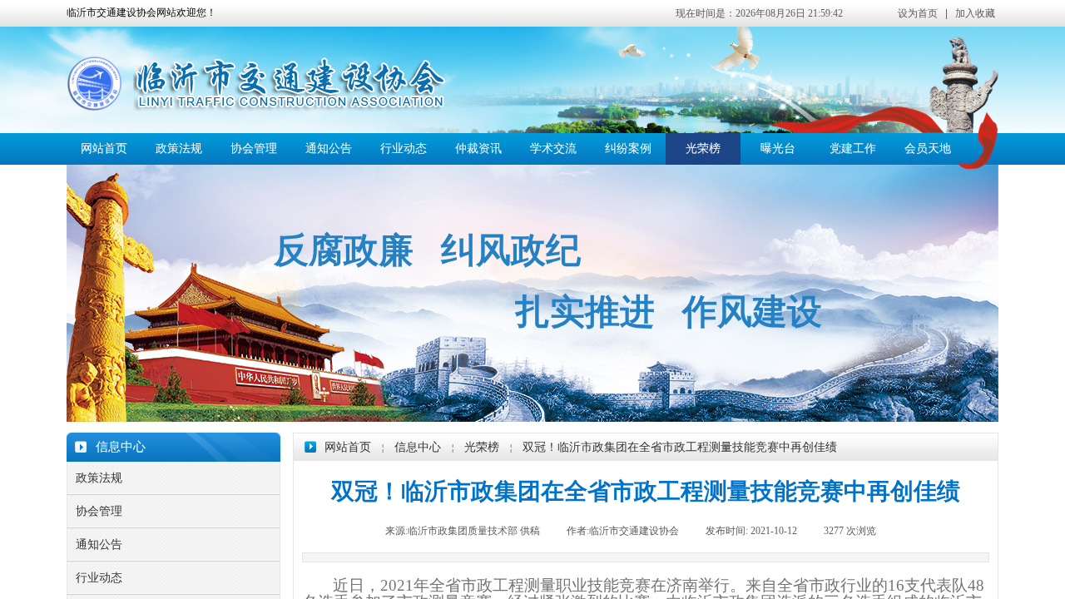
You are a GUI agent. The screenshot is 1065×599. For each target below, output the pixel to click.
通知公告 (328, 148)
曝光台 (777, 148)
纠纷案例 (628, 148)
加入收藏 (975, 13)
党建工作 (853, 148)
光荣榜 (703, 148)
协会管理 (253, 148)
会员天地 (927, 148)
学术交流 (553, 148)
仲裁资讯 (478, 148)
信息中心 (417, 447)
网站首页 (104, 148)
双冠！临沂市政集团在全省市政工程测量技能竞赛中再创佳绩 (680, 447)
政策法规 (179, 148)
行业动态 (403, 148)
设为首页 (918, 13)
